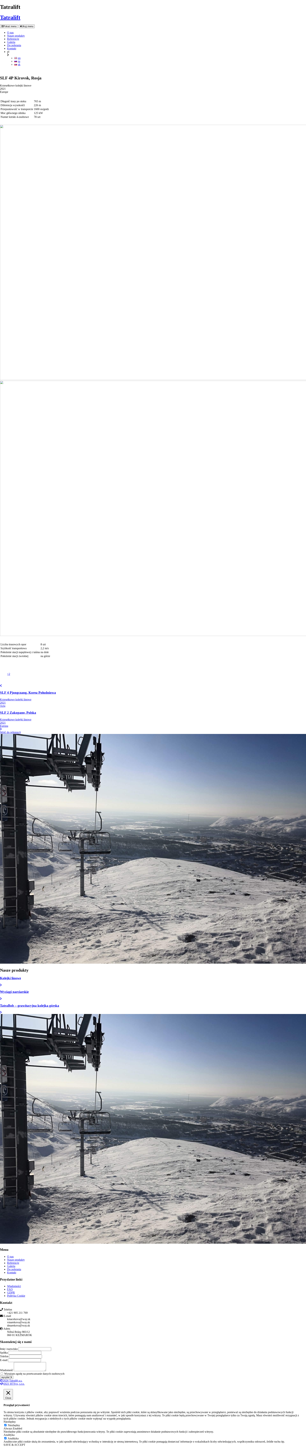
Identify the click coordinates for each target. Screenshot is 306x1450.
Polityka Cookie (16, 1295)
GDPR (11, 1292)
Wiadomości (14, 1286)
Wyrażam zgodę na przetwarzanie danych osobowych (34, 1373)
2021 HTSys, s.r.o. (14, 1383)
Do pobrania (14, 1269)
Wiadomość (6, 1370)
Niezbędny (14, 1425)
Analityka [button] (9, 1434)
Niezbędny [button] (10, 1421)
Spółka (4, 1352)
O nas (10, 1256)
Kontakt (11, 1272)
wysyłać (5, 1377)
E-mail (3, 1360)
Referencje (13, 1262)
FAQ (10, 1289)
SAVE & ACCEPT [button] (14, 1444)
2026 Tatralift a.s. (12, 1380)
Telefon (4, 1356)
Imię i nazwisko (9, 1348)
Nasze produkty (16, 1259)
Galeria (11, 1266)
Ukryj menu (27, 26)
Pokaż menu (10, 26)
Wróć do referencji (10, 732)
